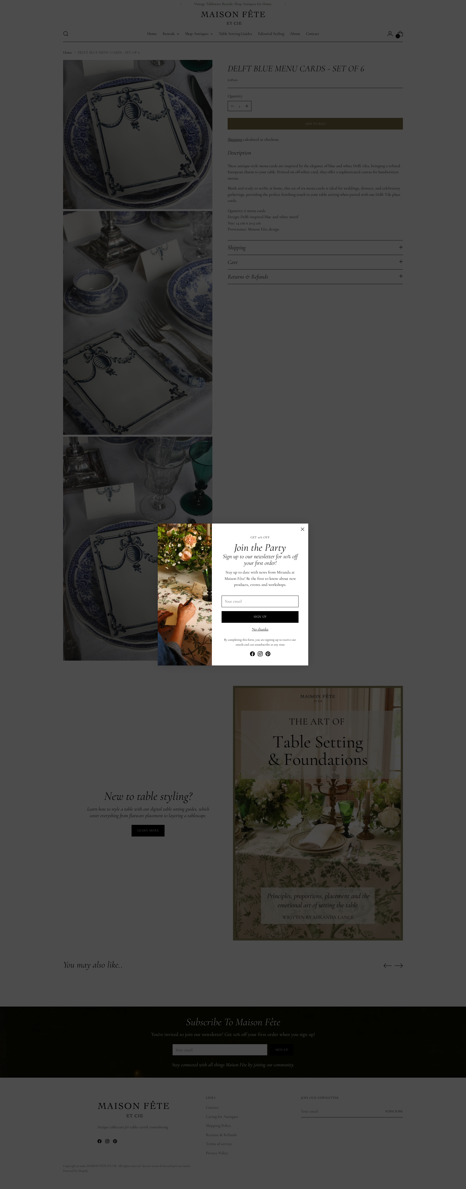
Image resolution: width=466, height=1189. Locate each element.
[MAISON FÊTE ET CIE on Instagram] (260, 655)
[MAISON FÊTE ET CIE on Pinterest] (268, 655)
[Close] (302, 529)
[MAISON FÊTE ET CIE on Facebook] (252, 655)
